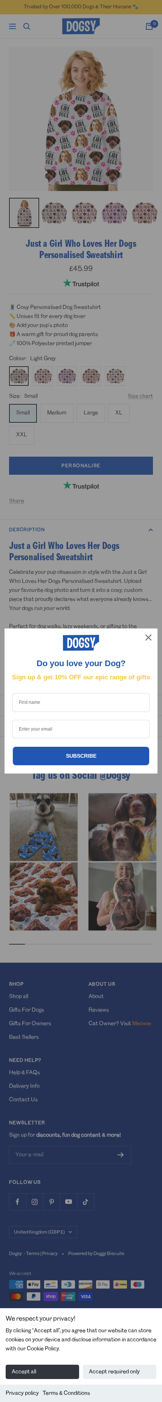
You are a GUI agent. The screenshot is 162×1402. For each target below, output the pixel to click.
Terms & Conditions (66, 1393)
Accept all (24, 1371)
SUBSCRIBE (81, 756)
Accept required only (114, 1371)
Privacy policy (22, 1393)
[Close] (148, 637)
